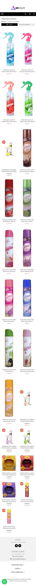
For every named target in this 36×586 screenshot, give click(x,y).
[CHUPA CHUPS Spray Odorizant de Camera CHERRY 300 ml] (27, 490)
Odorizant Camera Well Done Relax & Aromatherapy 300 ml (9, 370)
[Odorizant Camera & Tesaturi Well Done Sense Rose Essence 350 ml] (9, 98)
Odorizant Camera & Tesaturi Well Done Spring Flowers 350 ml (27, 120)
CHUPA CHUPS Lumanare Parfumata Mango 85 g (9, 474)
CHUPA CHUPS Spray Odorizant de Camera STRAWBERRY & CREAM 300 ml (9, 527)
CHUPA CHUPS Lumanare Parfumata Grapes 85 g (9, 500)
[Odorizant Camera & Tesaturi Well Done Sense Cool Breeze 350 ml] (9, 48)
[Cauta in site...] (34, 14)
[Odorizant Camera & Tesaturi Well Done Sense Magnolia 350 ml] (27, 48)
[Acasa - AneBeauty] (18, 8)
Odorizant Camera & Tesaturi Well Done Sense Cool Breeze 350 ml (9, 70)
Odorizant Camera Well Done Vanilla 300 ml (9, 420)
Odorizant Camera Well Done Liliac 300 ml (9, 320)
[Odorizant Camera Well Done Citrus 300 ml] (27, 198)
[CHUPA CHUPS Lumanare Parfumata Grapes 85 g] (9, 490)
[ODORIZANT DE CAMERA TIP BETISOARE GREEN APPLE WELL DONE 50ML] (27, 436)
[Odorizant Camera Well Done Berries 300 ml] (9, 198)
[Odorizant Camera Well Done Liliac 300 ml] (9, 298)
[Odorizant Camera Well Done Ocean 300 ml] (27, 298)
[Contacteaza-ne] (26, 14)
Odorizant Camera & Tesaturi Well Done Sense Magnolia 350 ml (27, 70)
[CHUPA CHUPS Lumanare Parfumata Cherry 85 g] (27, 463)
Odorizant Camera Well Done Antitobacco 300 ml (27, 170)
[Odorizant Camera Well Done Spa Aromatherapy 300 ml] (27, 348)
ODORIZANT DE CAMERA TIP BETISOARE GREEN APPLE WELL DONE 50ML (27, 447)
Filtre (10, 24)
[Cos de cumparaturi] (30, 14)
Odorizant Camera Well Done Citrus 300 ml (27, 220)
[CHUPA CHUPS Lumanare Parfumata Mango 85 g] (9, 463)
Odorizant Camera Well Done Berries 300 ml (9, 220)
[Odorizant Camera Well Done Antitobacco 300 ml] (27, 148)
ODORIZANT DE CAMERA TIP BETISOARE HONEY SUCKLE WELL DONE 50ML (27, 420)
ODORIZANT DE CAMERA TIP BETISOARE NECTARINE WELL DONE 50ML (9, 170)
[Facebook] (16, 545)
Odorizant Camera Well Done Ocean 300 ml (27, 320)
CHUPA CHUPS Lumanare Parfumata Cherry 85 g (27, 474)
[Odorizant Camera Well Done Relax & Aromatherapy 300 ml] (9, 348)
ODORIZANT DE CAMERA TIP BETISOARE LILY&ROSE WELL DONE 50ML (9, 447)
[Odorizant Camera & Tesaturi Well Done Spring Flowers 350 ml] (27, 98)
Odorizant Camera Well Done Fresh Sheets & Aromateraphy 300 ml (9, 270)
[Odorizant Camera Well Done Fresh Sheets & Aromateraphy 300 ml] (9, 248)
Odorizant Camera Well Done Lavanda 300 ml (27, 270)
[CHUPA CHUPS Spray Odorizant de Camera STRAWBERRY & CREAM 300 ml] (9, 516)
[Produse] (2, 14)
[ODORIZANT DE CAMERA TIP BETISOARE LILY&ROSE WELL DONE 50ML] (9, 436)
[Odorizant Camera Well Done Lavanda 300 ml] (27, 248)
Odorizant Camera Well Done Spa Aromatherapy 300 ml (27, 370)
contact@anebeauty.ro (19, 559)
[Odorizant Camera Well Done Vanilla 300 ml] (9, 398)
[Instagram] (19, 545)
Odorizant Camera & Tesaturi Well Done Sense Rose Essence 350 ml (9, 120)
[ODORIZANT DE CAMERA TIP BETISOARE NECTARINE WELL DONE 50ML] (9, 148)
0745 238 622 (19, 556)
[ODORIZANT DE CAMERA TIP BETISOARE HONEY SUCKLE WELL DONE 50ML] (27, 398)
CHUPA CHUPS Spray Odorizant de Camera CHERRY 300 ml (27, 500)
